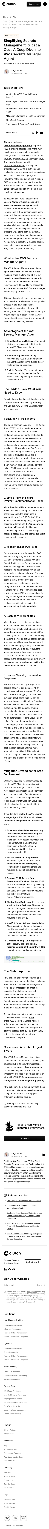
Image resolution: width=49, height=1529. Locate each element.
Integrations (9, 1434)
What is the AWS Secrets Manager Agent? (22, 95)
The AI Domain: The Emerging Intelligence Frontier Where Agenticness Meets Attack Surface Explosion (24, 1236)
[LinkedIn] (5, 1269)
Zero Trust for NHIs (12, 1406)
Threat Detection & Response (16, 1336)
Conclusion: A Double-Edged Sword (23, 124)
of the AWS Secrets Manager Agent (20, 1021)
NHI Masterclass (10, 1461)
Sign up (40, 1285)
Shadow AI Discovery (12, 1414)
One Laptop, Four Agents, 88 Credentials (24, 1200)
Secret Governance (12, 1372)
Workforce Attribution (12, 1391)
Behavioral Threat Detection (15, 1402)
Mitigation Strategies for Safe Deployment (25, 116)
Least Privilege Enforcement (15, 1410)
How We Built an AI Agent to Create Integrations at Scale (21, 1206)
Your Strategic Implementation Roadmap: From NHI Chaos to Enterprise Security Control (24, 1226)
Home (6, 17)
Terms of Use (9, 1499)
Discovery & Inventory (13, 1325)
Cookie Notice (9, 1507)
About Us (7, 1472)
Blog (15, 17)
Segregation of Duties (13, 1398)
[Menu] (45, 4)
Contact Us (8, 1480)
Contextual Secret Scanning (15, 1375)
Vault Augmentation (12, 1379)
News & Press (9, 1476)
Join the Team (9, 1484)
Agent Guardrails (11, 1352)
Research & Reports (12, 1453)
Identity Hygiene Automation (15, 1395)
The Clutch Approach (16, 120)
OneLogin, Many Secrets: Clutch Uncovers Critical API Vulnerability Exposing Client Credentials (24, 1215)
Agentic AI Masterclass (13, 1457)
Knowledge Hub (10, 1449)
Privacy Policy (9, 1503)
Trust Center (9, 1488)
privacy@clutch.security (27, 1302)
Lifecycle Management (13, 1329)
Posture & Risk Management (15, 1333)
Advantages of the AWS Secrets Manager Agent (25, 103)
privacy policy (32, 1292)
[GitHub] (9, 1269)
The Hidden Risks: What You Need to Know (23, 110)
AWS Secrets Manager (14, 165)
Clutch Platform (10, 1430)
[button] (33, 132)
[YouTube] (13, 1269)
